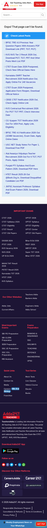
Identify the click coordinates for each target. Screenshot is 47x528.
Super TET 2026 (32, 252)
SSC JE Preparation (10, 348)
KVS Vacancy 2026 (10, 248)
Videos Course (31, 385)
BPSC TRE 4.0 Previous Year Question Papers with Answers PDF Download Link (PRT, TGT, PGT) (23, 45)
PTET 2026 (6, 244)
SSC (29, 340)
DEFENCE (31, 352)
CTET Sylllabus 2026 (11, 222)
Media (6, 385)
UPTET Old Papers (33, 233)
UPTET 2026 (30, 218)
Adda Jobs (6, 306)
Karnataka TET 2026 (10, 273)
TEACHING (32, 348)
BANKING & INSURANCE (32, 335)
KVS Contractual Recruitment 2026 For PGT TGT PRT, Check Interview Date (22, 111)
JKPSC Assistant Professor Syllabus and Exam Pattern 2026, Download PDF (23, 189)
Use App (39, 4)
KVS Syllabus (7, 281)
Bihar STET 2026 (32, 256)
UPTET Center (31, 229)
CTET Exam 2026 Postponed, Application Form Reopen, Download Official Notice (23, 90)
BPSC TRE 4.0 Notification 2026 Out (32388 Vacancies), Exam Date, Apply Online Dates (23, 135)
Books (28, 393)
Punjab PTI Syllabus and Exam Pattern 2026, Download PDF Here (22, 167)
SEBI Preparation (9, 344)
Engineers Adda (32, 306)
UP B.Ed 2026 (8, 256)
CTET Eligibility (8, 226)
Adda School (30, 310)
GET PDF (41, 524)
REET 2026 (30, 244)
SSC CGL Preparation (7, 353)
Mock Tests (30, 377)
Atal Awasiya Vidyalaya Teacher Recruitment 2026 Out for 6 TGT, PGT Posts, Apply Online (24, 156)
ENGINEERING (33, 357)
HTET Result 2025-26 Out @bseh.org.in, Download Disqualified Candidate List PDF (23, 177)
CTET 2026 (7, 218)
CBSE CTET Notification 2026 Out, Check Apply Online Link (22, 101)
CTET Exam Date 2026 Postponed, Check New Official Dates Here (22, 68)
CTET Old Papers (9, 233)
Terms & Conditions (34, 512)
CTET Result (7, 229)
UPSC (29, 361)
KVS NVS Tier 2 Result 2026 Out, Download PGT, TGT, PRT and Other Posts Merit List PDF (23, 57)
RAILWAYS (31, 344)
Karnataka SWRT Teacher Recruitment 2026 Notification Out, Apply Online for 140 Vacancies (22, 78)
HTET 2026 (7, 277)
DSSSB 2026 (7, 241)
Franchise (8, 396)
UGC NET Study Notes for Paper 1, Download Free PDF (22, 146)
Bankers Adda (31, 298)
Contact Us (8, 381)
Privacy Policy (9, 515)
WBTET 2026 (31, 248)
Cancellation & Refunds (13, 512)
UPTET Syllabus (32, 222)
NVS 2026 (6, 252)
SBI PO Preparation (10, 334)
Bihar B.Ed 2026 (32, 241)
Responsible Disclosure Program (17, 508)
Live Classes (30, 381)
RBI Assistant (7, 359)
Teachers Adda (31, 295)
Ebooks (28, 389)
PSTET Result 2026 (10, 270)
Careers (11, 390)
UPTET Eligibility (32, 226)
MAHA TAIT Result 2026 (9, 264)
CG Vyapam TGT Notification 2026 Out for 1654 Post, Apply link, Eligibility (22, 123)
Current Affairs (8, 310)
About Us (8, 377)
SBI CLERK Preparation (7, 339)
